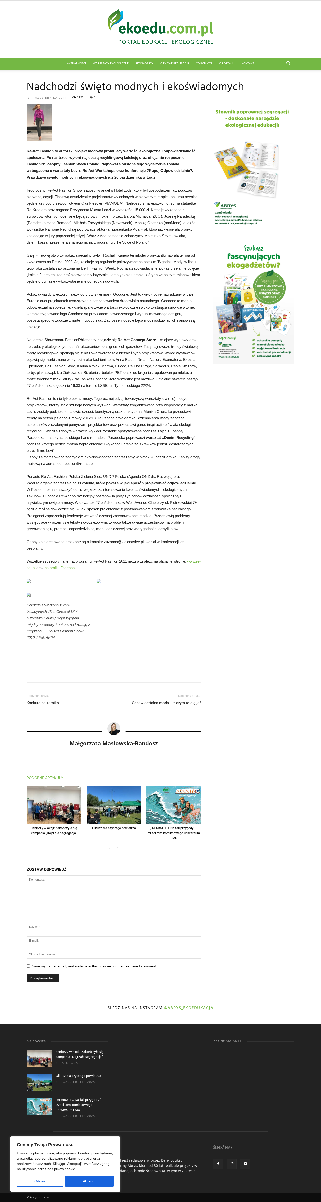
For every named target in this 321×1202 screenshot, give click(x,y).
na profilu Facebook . (62, 568)
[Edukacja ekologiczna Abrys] (160, 29)
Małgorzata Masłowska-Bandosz (114, 743)
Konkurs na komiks (43, 703)
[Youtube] (245, 1164)
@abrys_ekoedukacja (188, 1007)
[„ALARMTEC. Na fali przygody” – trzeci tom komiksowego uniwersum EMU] (173, 805)
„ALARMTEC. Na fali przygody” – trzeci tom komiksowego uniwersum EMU (174, 833)
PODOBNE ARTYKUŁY (45, 778)
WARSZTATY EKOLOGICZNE (111, 63)
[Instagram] (232, 1164)
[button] (288, 64)
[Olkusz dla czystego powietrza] (114, 805)
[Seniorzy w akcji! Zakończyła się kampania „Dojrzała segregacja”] (54, 805)
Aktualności (76, 63)
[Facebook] (218, 1164)
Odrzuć (40, 1181)
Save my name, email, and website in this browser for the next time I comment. (94, 966)
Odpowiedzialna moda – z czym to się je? (166, 703)
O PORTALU (226, 63)
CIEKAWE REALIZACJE (174, 63)
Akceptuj (89, 1181)
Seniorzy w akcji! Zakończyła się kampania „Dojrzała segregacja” (79, 1054)
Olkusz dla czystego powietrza (114, 828)
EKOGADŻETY (144, 63)
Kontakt (248, 63)
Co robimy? (204, 63)
